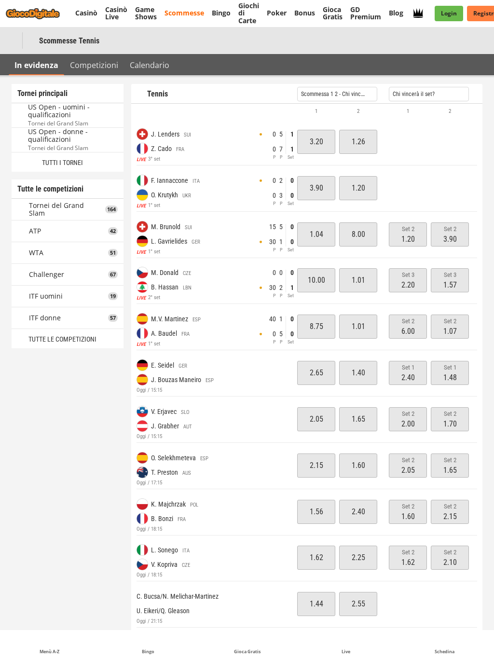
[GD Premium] (421, 13)
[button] (306, 111)
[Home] (38, 13)
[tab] (36, 64)
